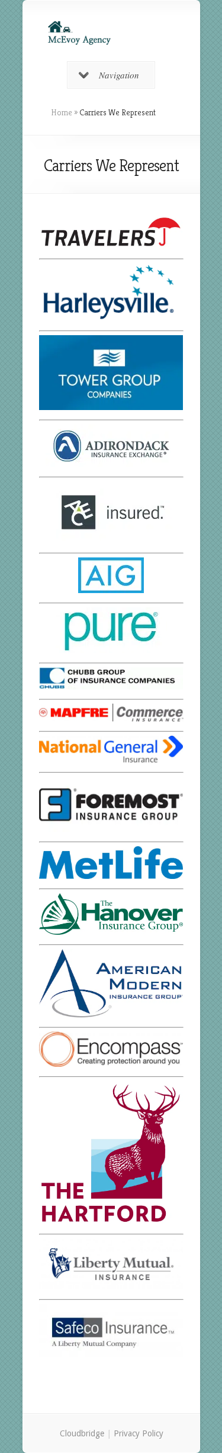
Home (61, 112)
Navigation (119, 75)
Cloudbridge (81, 1433)
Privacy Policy (138, 1433)
